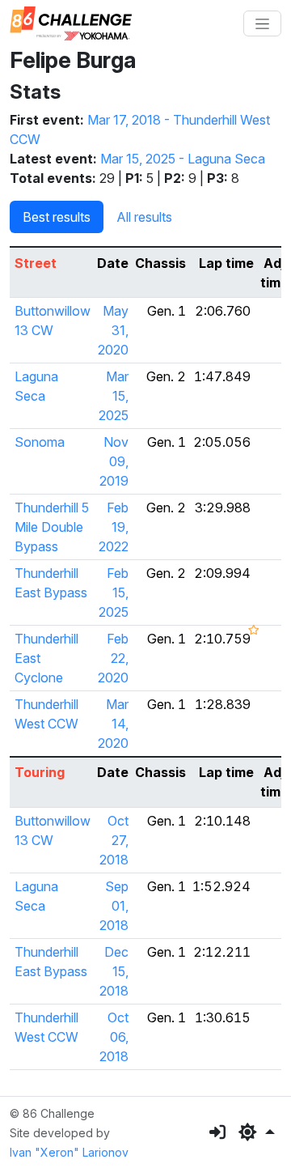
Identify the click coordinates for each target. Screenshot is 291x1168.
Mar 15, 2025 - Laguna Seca (182, 159)
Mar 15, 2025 (114, 395)
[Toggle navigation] (262, 23)
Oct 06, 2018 (114, 1036)
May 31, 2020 (113, 330)
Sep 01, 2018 (114, 905)
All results (144, 217)
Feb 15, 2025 (114, 592)
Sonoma (40, 442)
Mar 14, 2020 (113, 723)
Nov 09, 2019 (114, 461)
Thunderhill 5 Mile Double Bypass (52, 526)
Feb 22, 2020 (113, 658)
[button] (256, 1132)
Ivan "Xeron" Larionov (69, 1152)
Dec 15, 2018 (114, 971)
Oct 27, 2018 (114, 840)
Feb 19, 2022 (114, 526)
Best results (57, 217)
